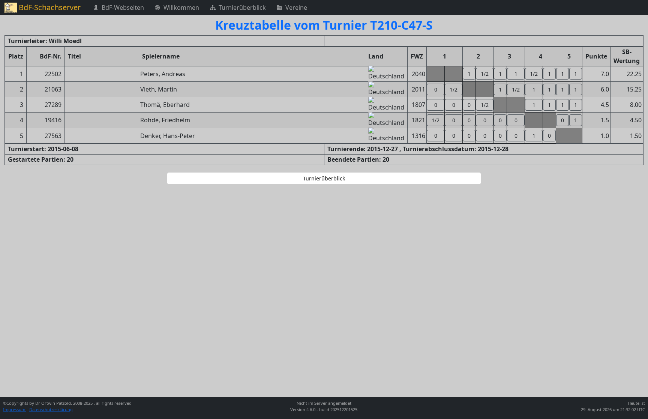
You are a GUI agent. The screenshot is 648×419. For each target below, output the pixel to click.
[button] (469, 74)
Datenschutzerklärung (51, 409)
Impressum (14, 409)
